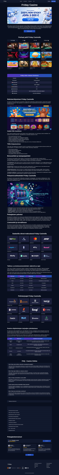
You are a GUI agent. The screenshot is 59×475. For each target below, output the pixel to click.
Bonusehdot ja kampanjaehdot (13, 416)
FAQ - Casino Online (12, 428)
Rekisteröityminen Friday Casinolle (14, 414)
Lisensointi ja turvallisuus (13, 422)
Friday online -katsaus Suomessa (14, 412)
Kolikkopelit (46, 40)
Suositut (12, 40)
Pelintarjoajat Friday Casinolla (13, 426)
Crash (34, 40)
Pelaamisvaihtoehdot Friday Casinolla (15, 418)
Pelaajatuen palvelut (12, 420)
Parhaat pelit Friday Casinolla (13, 410)
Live (23, 40)
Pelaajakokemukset (12, 430)
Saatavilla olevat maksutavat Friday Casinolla (16, 424)
